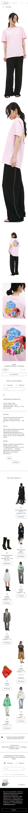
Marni (14, 364)
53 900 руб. (7, 603)
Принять (14, 810)
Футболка (15, 462)
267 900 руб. (21, 516)
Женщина (10, 385)
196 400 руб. (7, 563)
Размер (5, 369)
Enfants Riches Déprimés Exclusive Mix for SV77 (15, 737)
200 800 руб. (21, 556)
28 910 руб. (21, 681)
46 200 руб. (7, 688)
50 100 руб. (7, 728)
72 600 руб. (21, 596)
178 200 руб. (7, 642)
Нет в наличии (14, 374)
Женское (5, 3)
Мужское (14, 3)
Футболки (8, 7)
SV (22, 3)
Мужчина (21, 385)
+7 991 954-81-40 (14, 745)
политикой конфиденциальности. (18, 774)
